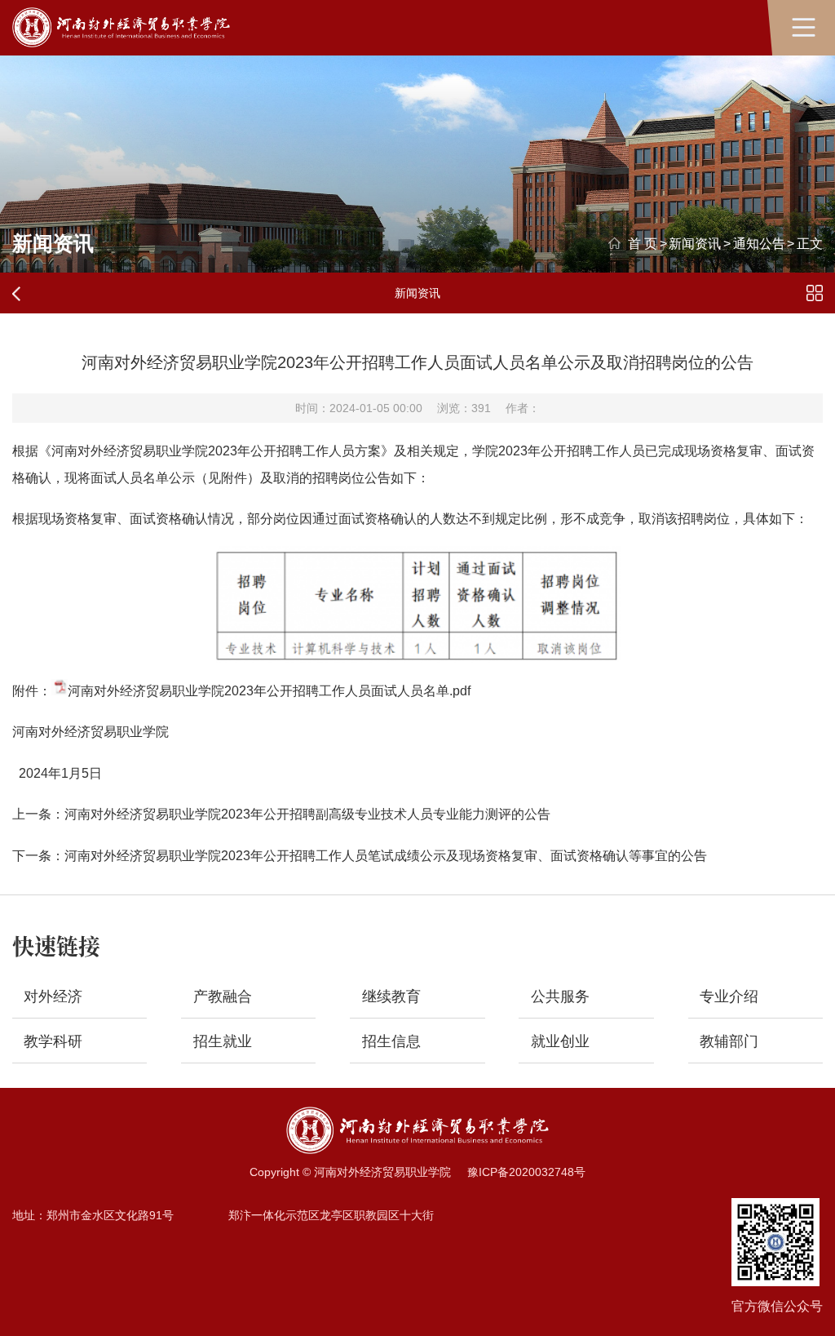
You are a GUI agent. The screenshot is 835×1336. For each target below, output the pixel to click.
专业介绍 (729, 996)
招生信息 (391, 1041)
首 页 (642, 243)
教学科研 (53, 1041)
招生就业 (222, 1041)
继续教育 (391, 996)
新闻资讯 (695, 243)
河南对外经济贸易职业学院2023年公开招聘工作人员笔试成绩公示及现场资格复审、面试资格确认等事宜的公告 (385, 855)
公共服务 (560, 996)
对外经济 (53, 996)
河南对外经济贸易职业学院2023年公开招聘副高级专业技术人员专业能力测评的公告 (307, 813)
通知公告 (759, 243)
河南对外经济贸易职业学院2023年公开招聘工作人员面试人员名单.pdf (269, 690)
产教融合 (222, 996)
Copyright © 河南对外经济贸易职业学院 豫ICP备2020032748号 (417, 1171)
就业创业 (560, 1041)
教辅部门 (729, 1041)
